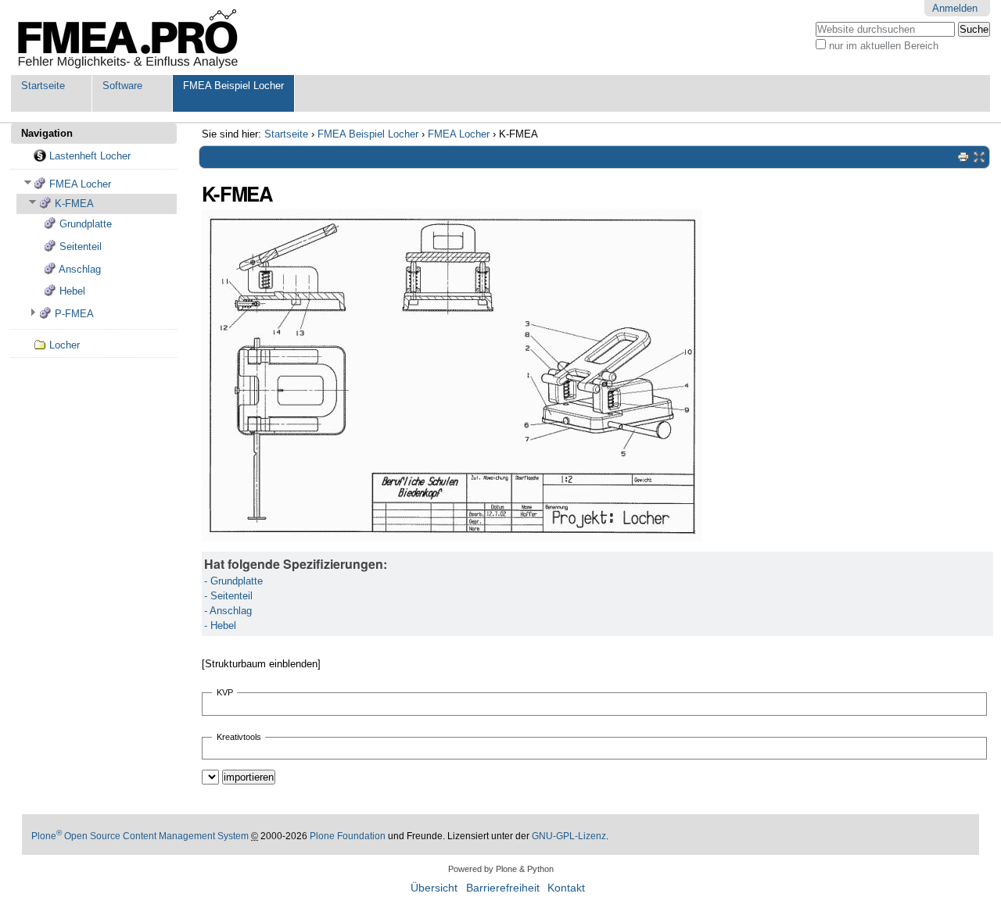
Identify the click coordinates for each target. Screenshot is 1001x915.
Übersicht (434, 888)
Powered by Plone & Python (501, 869)
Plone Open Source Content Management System (140, 836)
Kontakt (566, 888)
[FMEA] (128, 37)
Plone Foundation (348, 836)
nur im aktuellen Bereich (883, 46)
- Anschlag (228, 611)
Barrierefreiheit (503, 888)
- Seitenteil (228, 596)
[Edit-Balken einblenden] (979, 157)
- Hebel (220, 625)
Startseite (43, 85)
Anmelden (955, 8)
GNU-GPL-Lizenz (569, 836)
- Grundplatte (233, 581)
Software (122, 85)
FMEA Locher (459, 134)
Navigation (47, 133)
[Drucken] (963, 157)
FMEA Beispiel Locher (233, 85)
